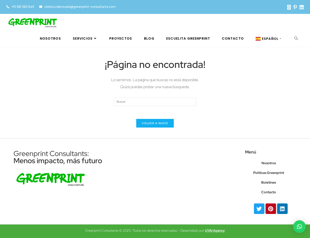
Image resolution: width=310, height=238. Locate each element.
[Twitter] (259, 208)
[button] (299, 226)
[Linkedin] (282, 208)
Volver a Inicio (155, 123)
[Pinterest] (271, 208)
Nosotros (268, 163)
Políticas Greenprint (268, 173)
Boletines (268, 182)
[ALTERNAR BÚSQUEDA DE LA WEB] (296, 38)
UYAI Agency (215, 230)
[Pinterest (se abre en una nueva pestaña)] (295, 7)
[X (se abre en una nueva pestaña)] (289, 7)
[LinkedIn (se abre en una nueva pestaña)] (301, 7)
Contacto (268, 192)
